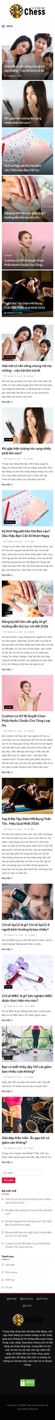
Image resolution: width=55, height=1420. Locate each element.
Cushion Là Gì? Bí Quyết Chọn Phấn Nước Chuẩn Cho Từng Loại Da (24, 265)
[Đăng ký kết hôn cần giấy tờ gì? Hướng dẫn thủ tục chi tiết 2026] (27, 199)
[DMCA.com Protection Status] (27, 1383)
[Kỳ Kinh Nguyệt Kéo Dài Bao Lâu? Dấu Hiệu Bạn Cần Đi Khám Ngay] (27, 151)
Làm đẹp (8, 113)
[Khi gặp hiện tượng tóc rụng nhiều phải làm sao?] (27, 104)
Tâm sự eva (9, 61)
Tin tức (7, 208)
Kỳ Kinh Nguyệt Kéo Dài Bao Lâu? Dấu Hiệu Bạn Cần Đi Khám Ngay (22, 170)
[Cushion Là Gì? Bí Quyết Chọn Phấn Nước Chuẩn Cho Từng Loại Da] (27, 246)
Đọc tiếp (6, 401)
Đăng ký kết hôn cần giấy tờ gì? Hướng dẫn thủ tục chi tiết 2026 (24, 217)
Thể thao (8, 298)
